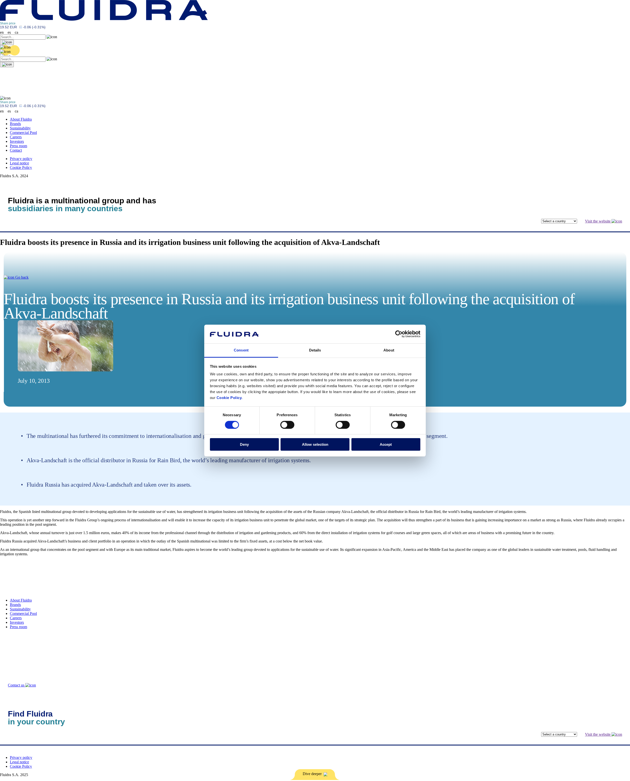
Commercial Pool (23, 132)
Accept (386, 444)
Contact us (16, 685)
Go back (21, 277)
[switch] (287, 425)
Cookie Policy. (230, 398)
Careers (16, 137)
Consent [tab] (241, 350)
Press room (18, 146)
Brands (15, 124)
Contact (16, 150)
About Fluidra (21, 119)
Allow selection (315, 444)
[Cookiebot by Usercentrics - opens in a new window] (398, 334)
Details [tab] (315, 350)
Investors (17, 141)
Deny (244, 444)
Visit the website (598, 221)
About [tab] (388, 350)
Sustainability (20, 128)
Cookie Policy (21, 167)
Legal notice (19, 163)
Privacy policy (21, 159)
